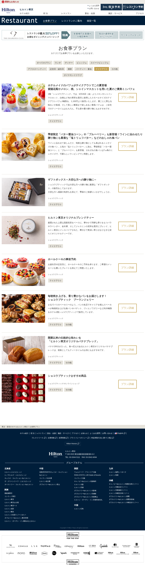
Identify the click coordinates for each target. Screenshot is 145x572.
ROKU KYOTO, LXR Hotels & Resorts (87, 475)
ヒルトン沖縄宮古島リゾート (119, 493)
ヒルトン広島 (79, 509)
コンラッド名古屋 (45, 478)
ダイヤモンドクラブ (73, 75)
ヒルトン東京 (26, 9)
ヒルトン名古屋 (44, 481)
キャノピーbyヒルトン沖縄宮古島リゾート (124, 484)
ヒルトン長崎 (113, 475)
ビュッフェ (82, 63)
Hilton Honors (71, 444)
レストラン (66, 13)
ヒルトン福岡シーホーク (117, 472)
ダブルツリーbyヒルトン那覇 (119, 496)
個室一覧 (91, 21)
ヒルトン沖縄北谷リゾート (118, 487)
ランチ (58, 63)
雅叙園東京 (8, 493)
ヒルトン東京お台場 (12, 502)
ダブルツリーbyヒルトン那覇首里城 (121, 499)
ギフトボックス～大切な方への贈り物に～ (72, 179)
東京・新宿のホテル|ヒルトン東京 (15, 427)
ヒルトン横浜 (9, 512)
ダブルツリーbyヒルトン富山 (49, 484)
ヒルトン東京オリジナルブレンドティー (71, 217)
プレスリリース (38, 438)
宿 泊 (45, 13)
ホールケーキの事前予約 (62, 259)
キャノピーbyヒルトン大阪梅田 (85, 481)
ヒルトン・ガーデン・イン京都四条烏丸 (88, 500)
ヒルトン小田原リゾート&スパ (15, 515)
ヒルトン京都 (79, 487)
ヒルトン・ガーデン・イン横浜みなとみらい (20, 521)
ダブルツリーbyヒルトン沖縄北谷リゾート (124, 502)
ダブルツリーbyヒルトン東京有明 (16, 518)
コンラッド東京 (10, 496)
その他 (115, 69)
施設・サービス (115, 13)
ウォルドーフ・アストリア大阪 (85, 472)
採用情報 (62, 438)
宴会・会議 (90, 13)
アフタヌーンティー (37, 69)
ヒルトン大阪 (79, 484)
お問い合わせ (94, 8)
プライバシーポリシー (78, 438)
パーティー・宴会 (84, 69)
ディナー (69, 63)
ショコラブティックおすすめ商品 (67, 375)
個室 (70, 69)
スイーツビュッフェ (100, 63)
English (120, 433)
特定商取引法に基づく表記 (101, 438)
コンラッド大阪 (79, 478)
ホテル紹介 (25, 13)
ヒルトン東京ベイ (11, 505)
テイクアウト (102, 69)
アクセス (140, 13)
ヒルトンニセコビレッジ (13, 472)
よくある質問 (94, 6)
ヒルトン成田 (9, 509)
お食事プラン (50, 21)
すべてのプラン (44, 63)
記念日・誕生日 (57, 69)
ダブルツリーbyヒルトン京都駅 (85, 493)
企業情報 (51, 438)
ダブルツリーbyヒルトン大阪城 (85, 490)
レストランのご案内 (72, 21)
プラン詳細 (127, 97)
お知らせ (84, 433)
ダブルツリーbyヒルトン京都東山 (86, 497)
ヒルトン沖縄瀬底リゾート (118, 490)
